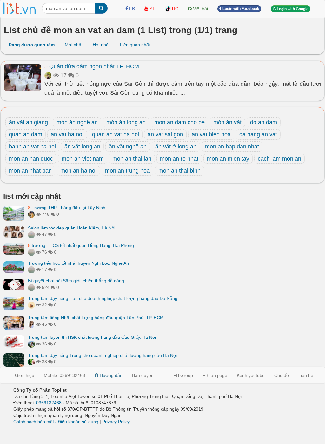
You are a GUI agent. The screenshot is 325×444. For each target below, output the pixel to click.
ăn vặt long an (82, 146)
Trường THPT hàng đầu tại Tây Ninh (66, 207)
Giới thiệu (24, 375)
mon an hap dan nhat (232, 146)
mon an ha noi (78, 170)
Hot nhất (101, 44)
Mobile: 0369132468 (64, 375)
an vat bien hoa (211, 134)
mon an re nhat (179, 158)
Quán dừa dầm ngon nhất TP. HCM (91, 66)
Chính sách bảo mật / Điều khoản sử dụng (55, 421)
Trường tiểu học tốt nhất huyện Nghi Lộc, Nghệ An (78, 263)
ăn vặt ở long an (175, 146)
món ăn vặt (227, 122)
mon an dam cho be (179, 122)
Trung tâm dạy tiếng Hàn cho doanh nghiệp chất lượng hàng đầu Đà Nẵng (102, 298)
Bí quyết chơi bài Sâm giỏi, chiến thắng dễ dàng (76, 280)
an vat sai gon (165, 134)
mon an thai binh (179, 170)
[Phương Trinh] (31, 234)
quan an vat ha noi (115, 134)
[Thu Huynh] (31, 304)
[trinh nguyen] (31, 252)
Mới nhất (74, 44)
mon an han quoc (31, 158)
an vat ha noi (67, 134)
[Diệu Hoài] (31, 361)
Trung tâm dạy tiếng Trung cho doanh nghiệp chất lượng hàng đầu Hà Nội (102, 355)
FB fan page (214, 375)
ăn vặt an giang (28, 122)
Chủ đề (281, 375)
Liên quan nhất (135, 44)
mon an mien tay (228, 158)
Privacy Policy (116, 421)
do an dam (263, 122)
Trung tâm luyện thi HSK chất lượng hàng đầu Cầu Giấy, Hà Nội (92, 337)
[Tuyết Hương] (31, 214)
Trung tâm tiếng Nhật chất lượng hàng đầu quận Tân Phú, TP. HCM (96, 317)
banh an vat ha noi (32, 146)
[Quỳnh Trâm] (47, 75)
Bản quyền (143, 375)
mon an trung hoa (127, 170)
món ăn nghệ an (77, 122)
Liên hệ (305, 375)
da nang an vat (258, 134)
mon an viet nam (83, 158)
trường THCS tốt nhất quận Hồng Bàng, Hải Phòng (81, 245)
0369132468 (49, 402)
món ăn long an (126, 122)
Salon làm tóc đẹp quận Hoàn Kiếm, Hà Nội (71, 227)
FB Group (183, 375)
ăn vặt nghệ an (128, 146)
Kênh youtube (251, 375)
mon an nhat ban (30, 170)
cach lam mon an (279, 158)
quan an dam (25, 134)
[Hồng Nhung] (31, 324)
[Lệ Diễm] (31, 343)
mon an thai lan (131, 158)
